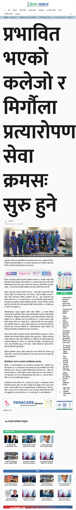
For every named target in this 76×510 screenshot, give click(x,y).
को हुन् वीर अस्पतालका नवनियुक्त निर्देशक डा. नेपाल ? (29, 484)
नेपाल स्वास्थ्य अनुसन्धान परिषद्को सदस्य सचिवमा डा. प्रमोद (29, 463)
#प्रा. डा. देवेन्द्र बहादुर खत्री (59, 18)
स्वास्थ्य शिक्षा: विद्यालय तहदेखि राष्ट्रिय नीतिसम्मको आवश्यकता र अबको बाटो (11, 500)
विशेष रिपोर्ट (23, 10)
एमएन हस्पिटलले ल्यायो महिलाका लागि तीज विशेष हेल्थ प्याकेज (66, 322)
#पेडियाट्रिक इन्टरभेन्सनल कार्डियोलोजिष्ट (28, 18)
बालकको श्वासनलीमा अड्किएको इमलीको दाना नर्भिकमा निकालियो (46, 500)
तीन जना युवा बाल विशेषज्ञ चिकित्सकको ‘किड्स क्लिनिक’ (67, 349)
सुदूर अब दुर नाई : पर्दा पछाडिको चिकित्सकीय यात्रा (67, 392)
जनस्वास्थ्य (41, 10)
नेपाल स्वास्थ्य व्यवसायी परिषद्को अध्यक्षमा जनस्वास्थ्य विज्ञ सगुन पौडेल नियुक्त (66, 363)
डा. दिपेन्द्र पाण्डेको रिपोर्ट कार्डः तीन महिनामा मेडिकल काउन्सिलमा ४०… (46, 446)
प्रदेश (59, 10)
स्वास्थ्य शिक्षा (32, 10)
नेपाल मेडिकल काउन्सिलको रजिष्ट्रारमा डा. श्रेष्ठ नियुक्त (46, 462)
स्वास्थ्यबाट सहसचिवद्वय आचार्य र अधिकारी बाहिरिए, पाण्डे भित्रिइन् (11, 463)
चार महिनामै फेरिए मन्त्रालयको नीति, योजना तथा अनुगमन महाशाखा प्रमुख (11, 447)
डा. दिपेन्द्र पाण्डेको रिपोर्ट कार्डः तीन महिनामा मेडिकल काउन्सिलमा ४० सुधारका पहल (64, 485)
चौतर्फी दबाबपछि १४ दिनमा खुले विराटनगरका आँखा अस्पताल (29, 446)
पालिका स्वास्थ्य (8, 14)
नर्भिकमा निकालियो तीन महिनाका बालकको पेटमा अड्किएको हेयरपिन (66, 379)
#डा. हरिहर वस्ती (13, 18)
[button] (5, 10)
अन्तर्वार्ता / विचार (51, 10)
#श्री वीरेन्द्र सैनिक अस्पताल (45, 18)
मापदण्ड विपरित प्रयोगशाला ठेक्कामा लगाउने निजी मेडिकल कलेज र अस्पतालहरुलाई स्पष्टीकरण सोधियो (67, 305)
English (17, 14)
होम (9, 10)
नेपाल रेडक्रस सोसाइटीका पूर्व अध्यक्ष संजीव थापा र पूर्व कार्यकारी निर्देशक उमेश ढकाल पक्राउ (66, 337)
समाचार (15, 10)
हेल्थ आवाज (11, 221)
